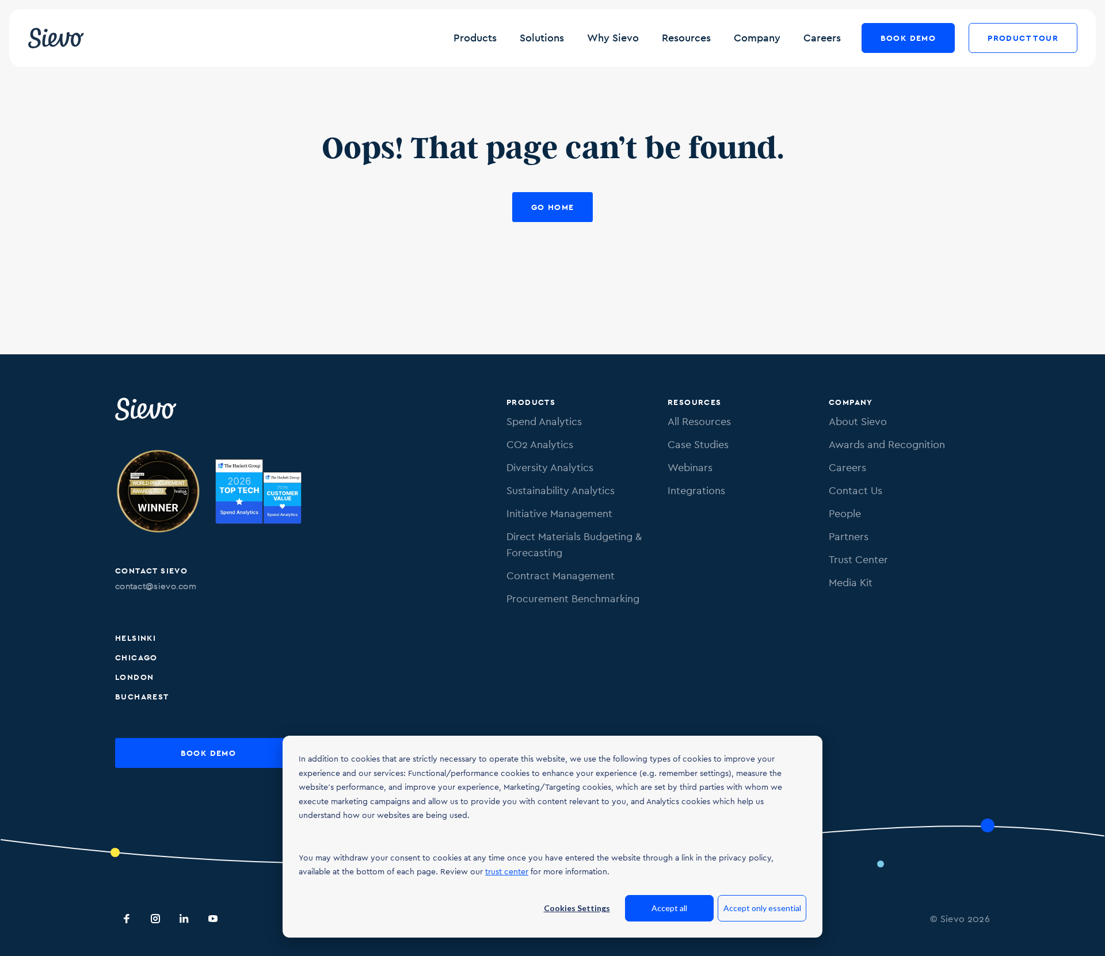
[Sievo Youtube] (212, 918)
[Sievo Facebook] (126, 918)
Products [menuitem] (530, 402)
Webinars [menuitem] (690, 467)
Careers (822, 37)
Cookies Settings (577, 908)
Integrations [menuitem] (696, 490)
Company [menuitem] (851, 402)
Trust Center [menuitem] (858, 559)
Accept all (669, 908)
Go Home (552, 207)
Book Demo (908, 38)
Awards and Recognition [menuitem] (887, 444)
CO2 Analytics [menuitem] (539, 444)
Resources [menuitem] (695, 402)
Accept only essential (762, 908)
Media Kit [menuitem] (850, 582)
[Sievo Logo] (146, 408)
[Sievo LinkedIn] (184, 918)
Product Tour (1023, 38)
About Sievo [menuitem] (858, 421)
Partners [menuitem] (848, 536)
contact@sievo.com (155, 585)
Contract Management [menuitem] (560, 575)
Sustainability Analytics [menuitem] (560, 490)
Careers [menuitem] (847, 467)
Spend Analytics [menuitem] (544, 421)
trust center (506, 871)
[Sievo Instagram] (155, 918)
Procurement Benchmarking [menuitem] (572, 598)
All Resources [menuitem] (699, 421)
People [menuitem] (845, 513)
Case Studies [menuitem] (698, 444)
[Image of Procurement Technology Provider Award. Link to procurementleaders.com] (158, 493)
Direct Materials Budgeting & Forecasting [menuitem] (574, 544)
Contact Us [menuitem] (855, 490)
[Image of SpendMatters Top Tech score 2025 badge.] (258, 493)
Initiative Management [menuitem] (559, 513)
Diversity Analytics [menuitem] (549, 467)
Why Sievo (613, 37)
